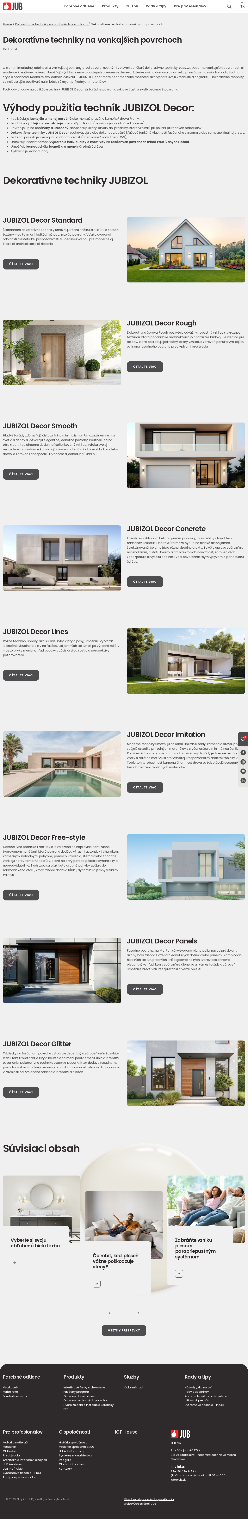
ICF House (126, 1432)
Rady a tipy (156, 6)
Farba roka (10, 1392)
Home (7, 24)
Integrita (65, 1460)
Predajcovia (11, 1455)
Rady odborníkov (197, 1392)
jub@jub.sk (178, 1480)
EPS (66, 1409)
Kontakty (65, 1469)
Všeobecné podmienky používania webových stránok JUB (149, 1501)
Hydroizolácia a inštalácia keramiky (89, 1405)
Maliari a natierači (15, 1442)
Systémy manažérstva (75, 1455)
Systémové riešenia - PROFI (204, 1405)
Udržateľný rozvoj (71, 1451)
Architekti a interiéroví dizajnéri (25, 1460)
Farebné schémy (15, 1396)
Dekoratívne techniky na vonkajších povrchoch (51, 24)
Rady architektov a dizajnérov (206, 1396)
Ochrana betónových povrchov (86, 1400)
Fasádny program (76, 1392)
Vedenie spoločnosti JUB (77, 1447)
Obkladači (10, 1451)
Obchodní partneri (72, 1464)
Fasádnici (9, 1447)
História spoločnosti (73, 1442)
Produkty (110, 6)
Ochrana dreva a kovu (79, 1396)
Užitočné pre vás (197, 1400)
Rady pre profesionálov (19, 1477)
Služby (132, 6)
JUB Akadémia (13, 1464)
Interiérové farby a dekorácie (84, 1387)
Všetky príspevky (124, 1330)
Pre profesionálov (190, 6)
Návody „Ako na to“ (198, 1387)
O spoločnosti (74, 1432)
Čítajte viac (21, 264)
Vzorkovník (10, 1387)
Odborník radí (133, 1387)
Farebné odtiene (79, 6)
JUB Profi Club (13, 1469)
